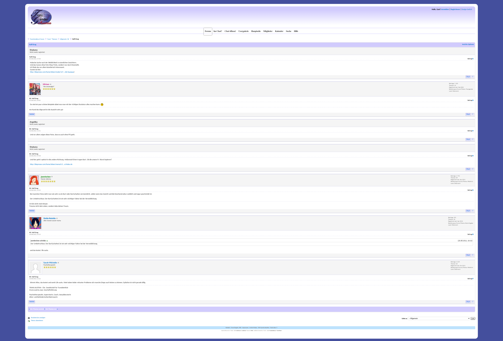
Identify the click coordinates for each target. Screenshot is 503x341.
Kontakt (228, 327)
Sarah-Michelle (50, 263)
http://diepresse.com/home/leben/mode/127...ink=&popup (52, 72)
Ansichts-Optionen (468, 44)
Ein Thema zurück (37, 309)
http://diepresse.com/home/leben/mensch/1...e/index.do (51, 164)
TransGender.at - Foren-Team (275, 330)
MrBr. (252, 330)
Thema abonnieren (37, 320)
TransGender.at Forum (37, 39)
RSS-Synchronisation (263, 327)
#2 (473, 100)
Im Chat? (218, 31)
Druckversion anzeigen (38, 318)
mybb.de (244, 330)
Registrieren (455, 9)
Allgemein (63, 39)
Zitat (468, 77)
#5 (473, 190)
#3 (473, 131)
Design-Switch (467, 9)
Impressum (245, 327)
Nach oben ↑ (273, 327)
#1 (473, 59)
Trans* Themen (52, 39)
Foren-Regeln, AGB (236, 327)
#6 (473, 234)
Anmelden (445, 9)
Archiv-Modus (253, 327)
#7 (473, 279)
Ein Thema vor (51, 309)
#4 (473, 156)
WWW (31, 114)
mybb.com (238, 330)
